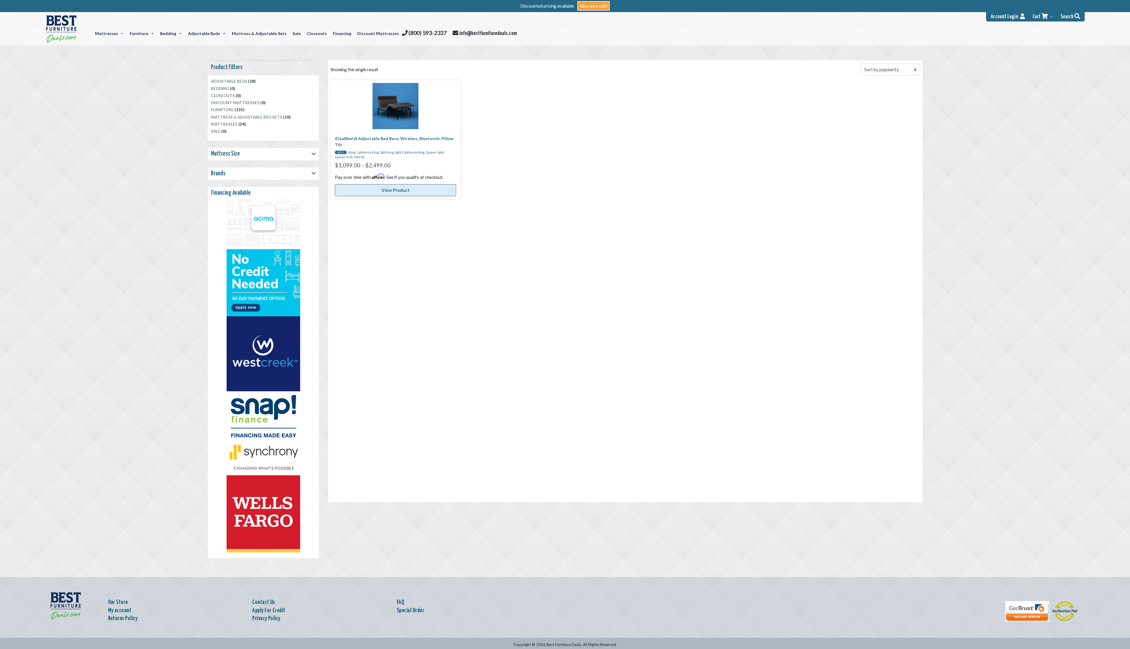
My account (120, 610)
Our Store (118, 602)
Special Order (410, 610)
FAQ (400, 602)
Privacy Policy (266, 618)
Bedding (168, 33)
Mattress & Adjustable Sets (259, 33)
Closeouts (317, 33)
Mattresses (106, 33)
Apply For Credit (268, 610)
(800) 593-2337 (427, 32)
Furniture (139, 33)
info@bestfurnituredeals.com (487, 33)
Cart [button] (1037, 16)
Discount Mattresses (378, 33)
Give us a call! (593, 6)
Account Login (1005, 16)
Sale (297, 33)
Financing (342, 33)
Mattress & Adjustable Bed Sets (246, 117)
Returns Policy (123, 618)
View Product (395, 190)
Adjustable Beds (204, 33)
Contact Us (263, 602)
